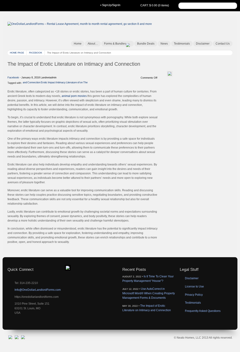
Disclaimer (203, 43)
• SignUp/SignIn (110, 5)
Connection (33, 82)
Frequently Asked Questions (203, 311)
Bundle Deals (145, 43)
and (25, 82)
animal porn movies (74, 96)
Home (78, 43)
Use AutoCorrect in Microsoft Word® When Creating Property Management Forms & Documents (148, 293)
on (81, 82)
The (85, 82)
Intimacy (61, 82)
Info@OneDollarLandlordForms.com (38, 289)
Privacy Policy (194, 294)
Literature (71, 82)
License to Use (194, 286)
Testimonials (182, 43)
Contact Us (223, 43)
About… (93, 43)
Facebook (35, 52)
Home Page (17, 52)
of (78, 82)
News (164, 43)
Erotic (44, 82)
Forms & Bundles (115, 43)
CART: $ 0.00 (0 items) (154, 5)
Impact (52, 82)
